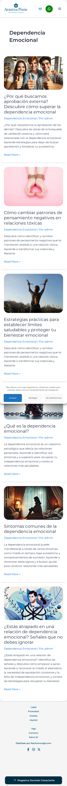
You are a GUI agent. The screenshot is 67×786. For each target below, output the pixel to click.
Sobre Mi (33, 737)
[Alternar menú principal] (59, 8)
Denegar (33, 398)
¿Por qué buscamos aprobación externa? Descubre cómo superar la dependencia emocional (32, 104)
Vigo (33, 728)
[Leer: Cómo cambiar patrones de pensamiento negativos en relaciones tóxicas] (33, 186)
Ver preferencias (53, 398)
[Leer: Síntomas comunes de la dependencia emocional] (33, 502)
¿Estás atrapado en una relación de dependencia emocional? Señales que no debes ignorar (33, 634)
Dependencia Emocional (20, 118)
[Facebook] (28, 749)
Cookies (33, 716)
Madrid (33, 720)
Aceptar (12, 398)
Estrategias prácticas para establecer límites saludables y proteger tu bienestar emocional (31, 327)
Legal (33, 707)
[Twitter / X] (39, 749)
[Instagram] (33, 749)
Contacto (33, 733)
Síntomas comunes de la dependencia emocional (30, 529)
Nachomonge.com (41, 743)
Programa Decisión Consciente (36, 780)
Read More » (12, 154)
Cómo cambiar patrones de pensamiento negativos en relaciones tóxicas (33, 217)
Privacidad (33, 711)
